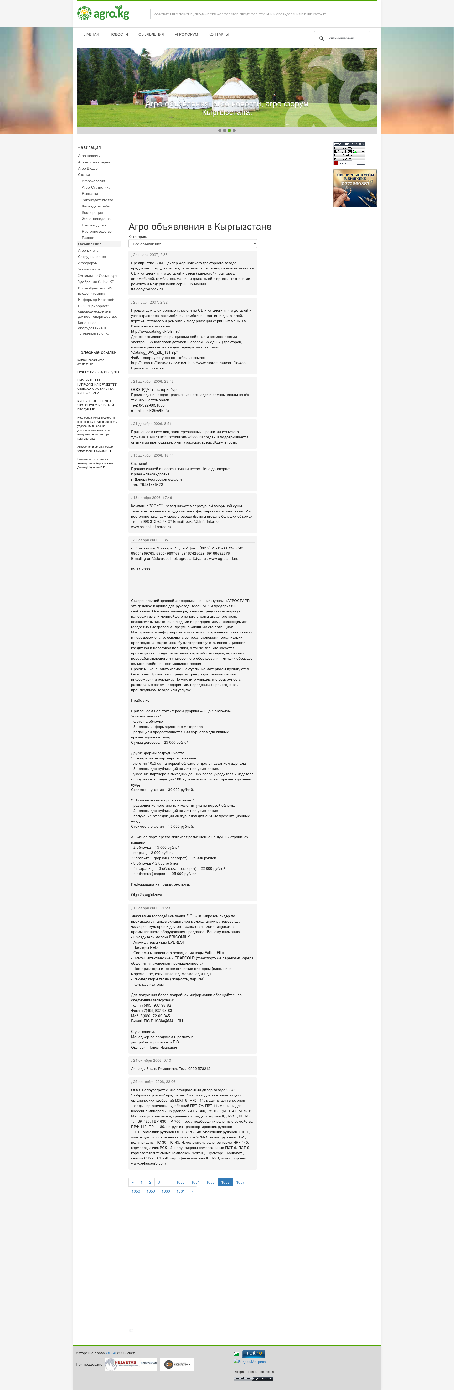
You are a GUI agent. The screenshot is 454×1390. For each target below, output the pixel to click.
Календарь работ (97, 206)
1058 (136, 1191)
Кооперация (92, 212)
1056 (225, 1182)
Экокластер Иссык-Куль (98, 275)
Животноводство (96, 218)
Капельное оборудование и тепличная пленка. (94, 328)
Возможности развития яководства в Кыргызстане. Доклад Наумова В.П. (95, 463)
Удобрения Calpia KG (96, 281)
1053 (180, 1182)
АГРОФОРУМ (186, 34)
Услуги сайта (89, 269)
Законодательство (97, 199)
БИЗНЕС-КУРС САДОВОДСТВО (99, 372)
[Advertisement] (227, 178)
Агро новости (89, 155)
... (168, 1182)
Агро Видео (88, 168)
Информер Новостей (96, 299)
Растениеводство (97, 231)
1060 (166, 1191)
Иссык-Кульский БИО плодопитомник (96, 290)
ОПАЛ (111, 1352)
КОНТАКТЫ (219, 34)
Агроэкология (93, 180)
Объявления (89, 243)
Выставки (90, 193)
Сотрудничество (92, 256)
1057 (240, 1182)
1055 (210, 1182)
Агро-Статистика (96, 187)
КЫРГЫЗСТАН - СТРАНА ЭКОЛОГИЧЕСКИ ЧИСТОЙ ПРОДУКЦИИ (95, 405)
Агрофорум (88, 262)
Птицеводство (94, 224)
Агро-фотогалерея (94, 161)
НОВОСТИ (119, 34)
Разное (88, 237)
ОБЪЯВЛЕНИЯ (151, 34)
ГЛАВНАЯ (90, 34)
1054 (195, 1182)
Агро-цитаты (88, 250)
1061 (181, 1191)
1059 (151, 1191)
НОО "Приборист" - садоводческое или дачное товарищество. (97, 311)
